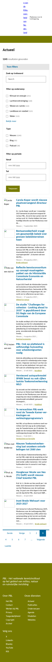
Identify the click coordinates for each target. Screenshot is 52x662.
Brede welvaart (22, 263)
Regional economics (23, 339)
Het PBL (9, 601)
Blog (13, 141)
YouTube (9, 648)
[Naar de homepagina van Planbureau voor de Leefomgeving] (26, 18)
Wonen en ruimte (19, 106)
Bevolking (38, 371)
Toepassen (12, 189)
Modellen (32, 616)
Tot (7, 171)
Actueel (31, 601)
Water (14, 116)
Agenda (31, 612)
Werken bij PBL (12, 609)
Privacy (9, 612)
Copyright (10, 620)
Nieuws (15, 135)
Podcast (15, 146)
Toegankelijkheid (13, 616)
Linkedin (9, 640)
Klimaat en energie (20, 96)
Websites (31, 620)
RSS (7, 652)
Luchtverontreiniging (21, 101)
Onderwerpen (34, 609)
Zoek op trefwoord (14, 73)
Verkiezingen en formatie (25, 439)
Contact (9, 605)
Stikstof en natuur (22, 300)
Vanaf (8, 160)
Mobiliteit (38, 405)
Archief (9, 624)
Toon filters (12, 67)
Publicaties (32, 605)
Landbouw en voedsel (21, 111)
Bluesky (9, 644)
